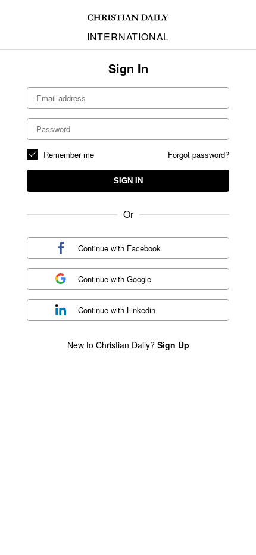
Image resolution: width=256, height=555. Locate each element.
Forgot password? (198, 154)
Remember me (68, 154)
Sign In (128, 180)
